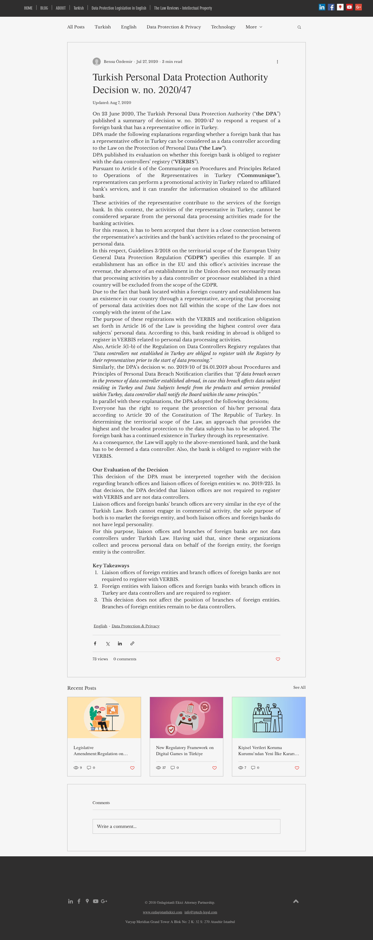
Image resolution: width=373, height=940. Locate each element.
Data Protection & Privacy (174, 26)
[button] (299, 27)
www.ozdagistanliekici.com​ (162, 912)
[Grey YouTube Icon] (95, 901)
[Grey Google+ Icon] (104, 901)
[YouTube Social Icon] (349, 7)
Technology (223, 26)
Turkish (103, 26)
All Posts (75, 26)
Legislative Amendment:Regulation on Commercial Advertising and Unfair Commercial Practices (100, 750)
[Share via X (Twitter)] (107, 643)
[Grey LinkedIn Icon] (70, 901)
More (251, 26)
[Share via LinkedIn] (119, 643)
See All (299, 687)
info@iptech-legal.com (200, 912)
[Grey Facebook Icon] (79, 901)
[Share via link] (132, 643)
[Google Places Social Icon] (340, 7)
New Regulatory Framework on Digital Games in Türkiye (185, 750)
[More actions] (277, 62)
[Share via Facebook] (95, 643)
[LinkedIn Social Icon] (322, 7)
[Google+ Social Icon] (358, 7)
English (129, 26)
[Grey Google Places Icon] (87, 901)
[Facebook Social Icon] (331, 7)
